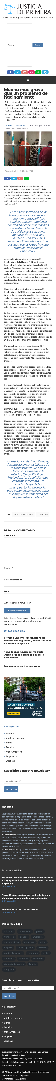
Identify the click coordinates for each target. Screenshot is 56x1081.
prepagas (33, 953)
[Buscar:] (19, 45)
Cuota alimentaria (13, 953)
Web (6, 591)
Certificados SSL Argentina (14, 1078)
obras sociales (11, 942)
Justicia (10, 760)
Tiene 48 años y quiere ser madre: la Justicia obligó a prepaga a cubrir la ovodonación (24, 655)
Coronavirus (25, 931)
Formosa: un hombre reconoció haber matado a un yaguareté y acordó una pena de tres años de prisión (27, 640)
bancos (23, 937)
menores (23, 958)
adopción (9, 969)
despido (42, 947)
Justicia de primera (21, 1075)
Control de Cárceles (23, 514)
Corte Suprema (25, 947)
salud (43, 942)
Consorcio (9, 937)
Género (10, 733)
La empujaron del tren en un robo (22, 666)
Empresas (11, 756)
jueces (39, 931)
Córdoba (8, 931)
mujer (46, 953)
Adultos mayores (15, 738)
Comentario (10, 535)
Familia (10, 747)
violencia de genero (14, 964)
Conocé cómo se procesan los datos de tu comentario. (27, 621)
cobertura (29, 942)
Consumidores (14, 751)
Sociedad (11, 171)
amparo (8, 947)
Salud (9, 742)
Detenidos (43, 514)
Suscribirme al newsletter (18, 602)
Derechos (9, 958)
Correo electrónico (14, 579)
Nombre (8, 568)
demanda (38, 958)
